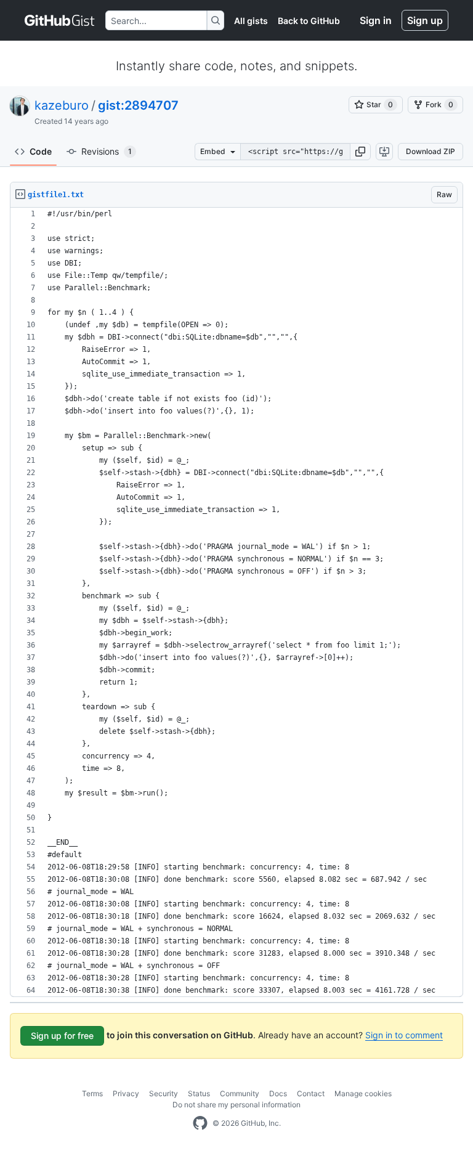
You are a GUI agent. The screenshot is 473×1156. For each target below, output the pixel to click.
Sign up (425, 20)
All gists (251, 20)
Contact (311, 1093)
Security (163, 1093)
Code (41, 151)
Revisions (106, 151)
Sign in (376, 20)
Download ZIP (430, 151)
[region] (236, 602)
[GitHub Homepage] (200, 1123)
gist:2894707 (138, 105)
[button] (360, 151)
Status (199, 1093)
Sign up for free (62, 1035)
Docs (278, 1093)
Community (239, 1093)
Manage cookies (363, 1093)
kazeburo (61, 105)
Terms (92, 1093)
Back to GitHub (309, 20)
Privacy (126, 1093)
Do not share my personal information (236, 1104)
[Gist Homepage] (60, 20)
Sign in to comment (404, 1035)
